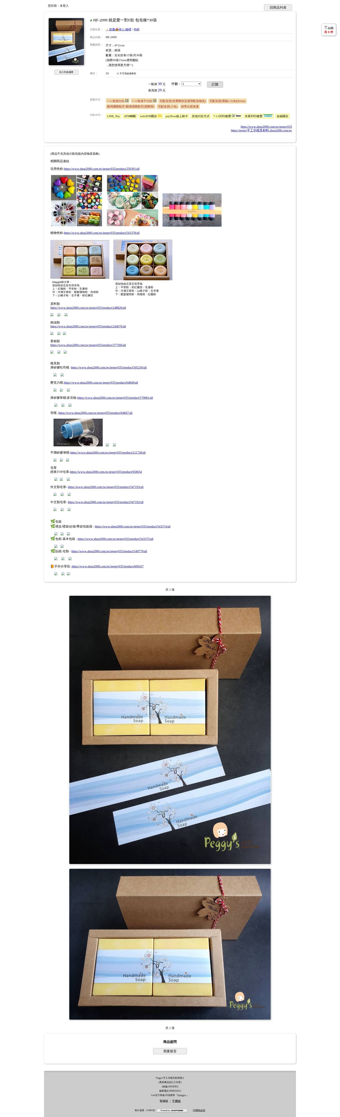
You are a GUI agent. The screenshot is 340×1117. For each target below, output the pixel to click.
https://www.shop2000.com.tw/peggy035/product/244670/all (88, 326)
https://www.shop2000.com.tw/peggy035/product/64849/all (101, 382)
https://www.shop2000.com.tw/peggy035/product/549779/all (109, 551)
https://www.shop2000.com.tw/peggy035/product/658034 (106, 471)
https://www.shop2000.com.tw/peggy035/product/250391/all (102, 168)
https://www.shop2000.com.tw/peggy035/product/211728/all (108, 452)
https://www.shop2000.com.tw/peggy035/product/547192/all (105, 502)
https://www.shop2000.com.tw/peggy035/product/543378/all (102, 232)
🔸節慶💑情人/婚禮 (118, 29)
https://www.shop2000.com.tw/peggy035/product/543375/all (115, 539)
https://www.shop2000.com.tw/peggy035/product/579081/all (115, 397)
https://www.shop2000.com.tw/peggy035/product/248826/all (88, 307)
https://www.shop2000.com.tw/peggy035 (266, 126)
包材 (137, 29)
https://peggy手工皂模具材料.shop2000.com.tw (261, 130)
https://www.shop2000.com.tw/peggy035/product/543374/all (132, 526)
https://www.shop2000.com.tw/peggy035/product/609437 (107, 566)
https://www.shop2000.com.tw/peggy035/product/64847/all (95, 413)
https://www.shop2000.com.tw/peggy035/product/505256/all (109, 367)
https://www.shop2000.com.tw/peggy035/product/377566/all (88, 345)
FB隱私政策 (199, 1110)
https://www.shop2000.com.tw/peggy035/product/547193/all (105, 487)
